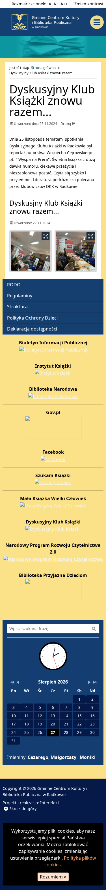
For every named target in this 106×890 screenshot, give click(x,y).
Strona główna (43, 67)
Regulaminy (19, 296)
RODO (14, 285)
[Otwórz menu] (98, 22)
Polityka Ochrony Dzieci (32, 318)
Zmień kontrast (88, 3)
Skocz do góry (22, 808)
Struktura (17, 307)
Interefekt (49, 802)
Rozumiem (53, 877)
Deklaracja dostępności (32, 329)
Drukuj (66, 123)
